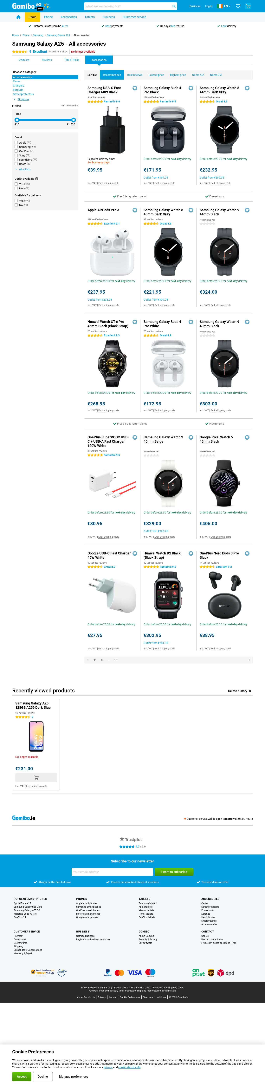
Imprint (113, 997)
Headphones (208, 917)
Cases (204, 903)
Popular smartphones (30, 898)
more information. (166, 990)
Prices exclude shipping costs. (168, 987)
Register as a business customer (93, 939)
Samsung (38, 35)
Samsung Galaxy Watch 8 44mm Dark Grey (219, 90)
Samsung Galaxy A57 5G (27, 910)
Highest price (178, 74)
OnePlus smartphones (88, 910)
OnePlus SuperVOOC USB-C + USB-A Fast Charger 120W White (108, 441)
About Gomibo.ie (86, 997)
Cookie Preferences (130, 997)
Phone (48, 17)
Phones (81, 898)
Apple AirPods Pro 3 (103, 210)
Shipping (18, 946)
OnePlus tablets (147, 917)
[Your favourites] (238, 6)
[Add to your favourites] (134, 88)
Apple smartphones (86, 903)
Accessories (69, 17)
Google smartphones (87, 917)
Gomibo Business (85, 936)
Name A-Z (198, 74)
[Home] (18, 17)
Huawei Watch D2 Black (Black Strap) (162, 555)
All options (23, 99)
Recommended (112, 74)
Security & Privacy (148, 939)
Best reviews (134, 74)
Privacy (102, 997)
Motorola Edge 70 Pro (25, 914)
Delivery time (20, 943)
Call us (205, 936)
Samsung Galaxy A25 (58, 35)
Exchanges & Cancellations (28, 950)
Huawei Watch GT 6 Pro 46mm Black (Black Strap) (107, 324)
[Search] (174, 6)
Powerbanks (207, 910)
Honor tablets (146, 914)
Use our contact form (212, 939)
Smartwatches (209, 920)
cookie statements (129, 1067)
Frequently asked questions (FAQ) (218, 943)
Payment (18, 936)
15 (115, 660)
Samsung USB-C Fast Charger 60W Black (104, 90)
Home (15, 35)
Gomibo (144, 931)
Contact (207, 931)
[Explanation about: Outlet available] (36, 178)
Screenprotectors (210, 907)
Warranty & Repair (23, 953)
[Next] (249, 660)
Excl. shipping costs (108, 183)
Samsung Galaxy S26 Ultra (28, 907)
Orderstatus (20, 939)
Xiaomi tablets (146, 910)
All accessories (81, 35)
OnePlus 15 (20, 917)
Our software (145, 943)
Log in (208, 6)
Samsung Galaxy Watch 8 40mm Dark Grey (163, 212)
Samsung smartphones (88, 907)
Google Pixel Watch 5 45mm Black (216, 439)
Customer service (134, 17)
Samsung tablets (148, 903)
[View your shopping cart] (248, 6)
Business (108, 17)
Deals (32, 17)
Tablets (90, 17)
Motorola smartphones (88, 914)
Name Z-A (216, 74)
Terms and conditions (154, 997)
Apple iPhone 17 (22, 903)
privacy (108, 1067)
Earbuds (205, 914)
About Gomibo (146, 936)
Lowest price (156, 74)
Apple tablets (145, 907)
